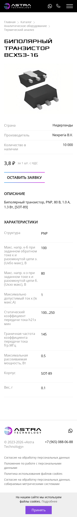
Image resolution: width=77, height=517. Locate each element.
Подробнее (49, 501)
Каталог (26, 22)
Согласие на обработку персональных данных (37, 457)
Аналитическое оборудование (25, 26)
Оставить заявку (24, 177)
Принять (39, 510)
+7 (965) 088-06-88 (58, 6)
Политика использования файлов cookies (33, 474)
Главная (10, 22)
